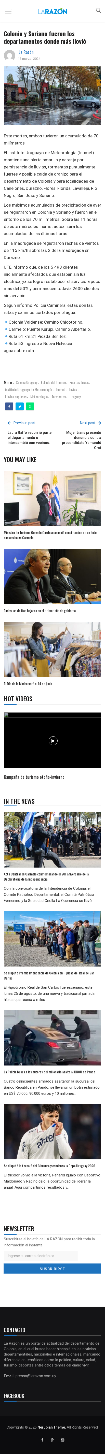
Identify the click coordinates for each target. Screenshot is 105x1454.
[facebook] (9, 406)
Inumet (60, 389)
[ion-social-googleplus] (52, 1440)
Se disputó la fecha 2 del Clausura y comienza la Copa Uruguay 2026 (49, 1165)
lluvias (73, 389)
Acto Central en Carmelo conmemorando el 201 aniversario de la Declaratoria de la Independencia (46, 876)
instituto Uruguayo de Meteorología (28, 389)
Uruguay (75, 396)
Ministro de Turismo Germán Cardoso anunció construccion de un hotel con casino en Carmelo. (50, 535)
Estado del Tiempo (53, 382)
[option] (52, 746)
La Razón (26, 52)
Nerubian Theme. (52, 1427)
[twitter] (19, 406)
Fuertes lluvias (79, 382)
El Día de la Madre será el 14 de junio (28, 683)
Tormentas (58, 396)
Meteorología (39, 396)
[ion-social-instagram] (63, 1440)
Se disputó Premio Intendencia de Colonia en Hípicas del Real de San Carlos (49, 975)
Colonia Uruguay (26, 382)
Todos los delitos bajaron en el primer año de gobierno (40, 610)
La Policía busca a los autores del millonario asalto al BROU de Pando (49, 1071)
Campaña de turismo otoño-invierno (34, 777)
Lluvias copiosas (16, 396)
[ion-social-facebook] (42, 1440)
